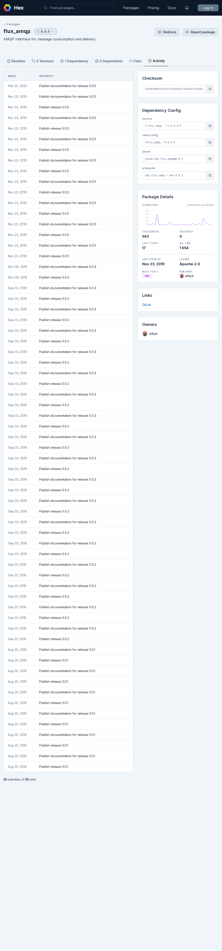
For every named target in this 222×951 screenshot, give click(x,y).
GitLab (146, 305)
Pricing (153, 8)
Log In (208, 8)
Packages (131, 8)
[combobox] (77, 7)
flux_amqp (16, 31)
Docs (172, 8)
